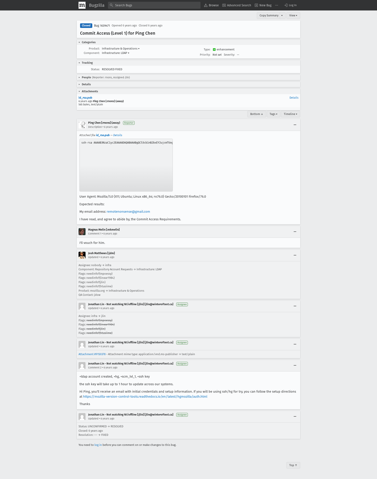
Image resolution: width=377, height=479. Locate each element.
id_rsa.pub (85, 97)
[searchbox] (154, 5)
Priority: (205, 54)
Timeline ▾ (290, 114)
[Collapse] (294, 124)
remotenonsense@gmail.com (128, 212)
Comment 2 (94, 367)
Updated (93, 257)
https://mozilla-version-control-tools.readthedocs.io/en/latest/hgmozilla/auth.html (145, 397)
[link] (126, 165)
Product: (94, 48)
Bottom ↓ (256, 114)
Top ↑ (293, 465)
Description (95, 126)
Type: (207, 49)
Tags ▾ (274, 114)
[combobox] (154, 5)
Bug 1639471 (102, 25)
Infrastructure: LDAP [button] (115, 53)
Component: (92, 53)
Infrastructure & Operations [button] (121, 48)
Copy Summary (269, 15)
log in (98, 444)
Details (294, 97)
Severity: (229, 54)
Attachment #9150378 (92, 354)
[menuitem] (211, 5)
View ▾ (293, 15)
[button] (290, 5)
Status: (95, 69)
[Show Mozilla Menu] (82, 5)
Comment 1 (94, 233)
